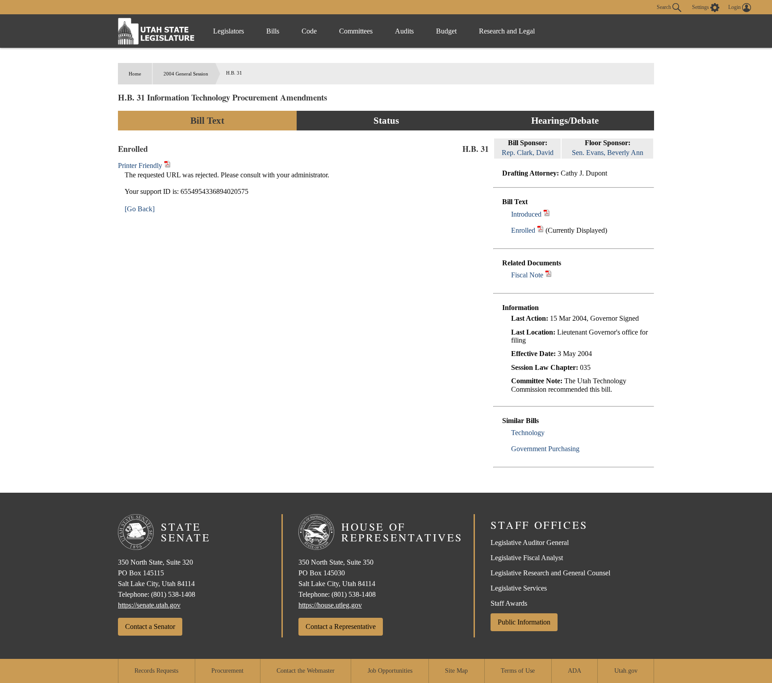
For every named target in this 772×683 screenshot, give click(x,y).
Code (309, 31)
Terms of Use (518, 670)
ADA (574, 670)
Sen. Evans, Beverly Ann (607, 152)
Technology (528, 432)
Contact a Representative (341, 626)
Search (664, 7)
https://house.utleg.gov (330, 605)
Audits (404, 31)
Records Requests (156, 670)
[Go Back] (140, 209)
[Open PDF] (546, 214)
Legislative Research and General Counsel (550, 573)
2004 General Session (186, 73)
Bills (272, 31)
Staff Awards (509, 603)
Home (135, 73)
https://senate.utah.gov (149, 605)
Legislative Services (519, 588)
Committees (356, 31)
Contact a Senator (150, 626)
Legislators (228, 31)
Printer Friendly (141, 165)
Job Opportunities (390, 670)
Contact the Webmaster (306, 670)
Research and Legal (507, 31)
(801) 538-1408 (173, 594)
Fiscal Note (527, 275)
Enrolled (523, 230)
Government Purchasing (545, 449)
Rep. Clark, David (528, 152)
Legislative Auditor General (530, 542)
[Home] (156, 31)
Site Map (456, 670)
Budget (446, 31)
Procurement (227, 670)
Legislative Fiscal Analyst (527, 557)
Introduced (526, 214)
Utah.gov (626, 670)
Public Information (524, 622)
